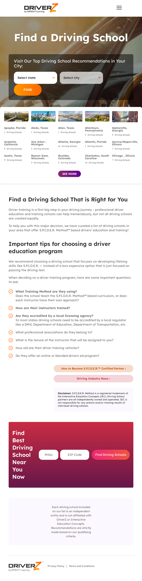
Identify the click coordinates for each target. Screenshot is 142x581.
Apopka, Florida (15, 128)
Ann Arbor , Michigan (38, 143)
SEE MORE (69, 174)
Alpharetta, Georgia (119, 129)
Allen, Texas (66, 128)
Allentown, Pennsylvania (94, 129)
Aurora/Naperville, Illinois (125, 143)
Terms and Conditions (82, 566)
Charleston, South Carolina (97, 157)
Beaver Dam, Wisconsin (39, 157)
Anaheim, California (11, 143)
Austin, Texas (13, 155)
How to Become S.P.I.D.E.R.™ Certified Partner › (93, 368)
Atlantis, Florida (95, 141)
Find (28, 90)
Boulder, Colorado (64, 157)
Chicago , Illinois (123, 155)
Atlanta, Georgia (69, 141)
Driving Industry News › (93, 378)
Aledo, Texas (39, 128)
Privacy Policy (56, 566)
